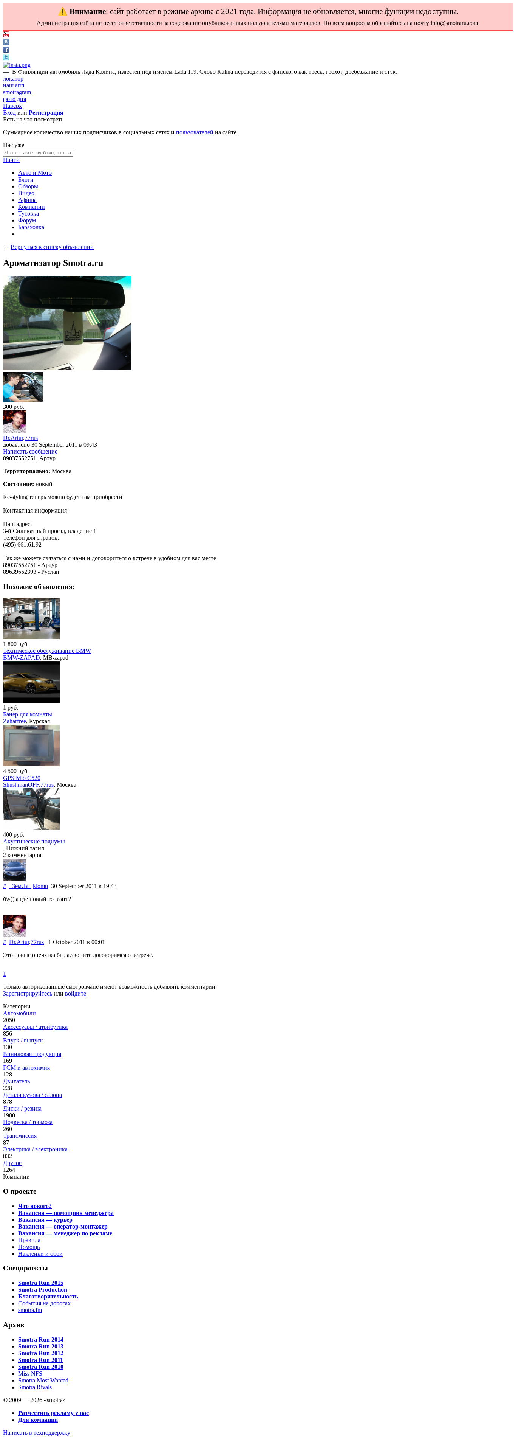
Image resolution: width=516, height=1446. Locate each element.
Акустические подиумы (34, 841)
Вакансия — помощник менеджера (66, 1213)
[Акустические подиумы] (31, 828)
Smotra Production (42, 1289)
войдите (75, 993)
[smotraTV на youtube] (6, 35)
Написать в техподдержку (36, 1432)
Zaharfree (14, 721)
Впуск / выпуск (23, 1040)
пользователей (194, 132)
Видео (26, 193)
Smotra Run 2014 (40, 1339)
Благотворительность (48, 1296)
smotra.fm (30, 1310)
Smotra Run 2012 (40, 1353)
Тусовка (28, 213)
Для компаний (38, 1419)
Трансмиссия (20, 1135)
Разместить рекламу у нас (53, 1413)
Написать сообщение (30, 451)
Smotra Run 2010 (40, 1367)
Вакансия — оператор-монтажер (63, 1226)
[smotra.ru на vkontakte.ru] (6, 43)
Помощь (29, 1247)
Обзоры (28, 186)
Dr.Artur (13, 438)
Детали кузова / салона (32, 1095)
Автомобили (19, 1013)
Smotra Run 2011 (40, 1360)
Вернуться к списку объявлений (52, 247)
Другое (12, 1163)
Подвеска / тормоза (28, 1122)
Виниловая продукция (32, 1054)
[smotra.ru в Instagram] (17, 65)
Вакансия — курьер (45, 1219)
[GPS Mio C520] (31, 764)
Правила (29, 1240)
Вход (9, 112)
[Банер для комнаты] (31, 700)
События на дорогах (44, 1303)
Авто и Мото (35, 172)
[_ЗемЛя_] (14, 879)
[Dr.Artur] (14, 431)
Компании (31, 206)
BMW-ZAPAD (21, 657)
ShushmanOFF (21, 784)
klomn (40, 886)
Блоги (26, 179)
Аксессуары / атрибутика (35, 1027)
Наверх (12, 106)
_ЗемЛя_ (20, 886)
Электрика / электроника (35, 1149)
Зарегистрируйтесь (27, 993)
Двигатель (16, 1081)
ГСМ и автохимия (26, 1067)
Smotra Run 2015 (40, 1283)
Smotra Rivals (35, 1387)
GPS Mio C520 (21, 778)
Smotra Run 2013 (40, 1346)
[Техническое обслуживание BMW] (31, 637)
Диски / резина (22, 1108)
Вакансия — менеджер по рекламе (65, 1233)
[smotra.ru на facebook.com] (6, 50)
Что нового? (35, 1206)
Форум (27, 220)
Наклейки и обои (40, 1253)
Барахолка (31, 227)
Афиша (27, 200)
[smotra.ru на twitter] (6, 58)
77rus (31, 438)
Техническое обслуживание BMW (47, 651)
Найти (11, 160)
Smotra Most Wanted (43, 1380)
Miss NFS (30, 1373)
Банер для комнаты (27, 714)
